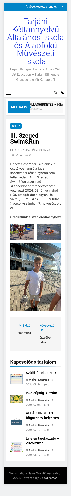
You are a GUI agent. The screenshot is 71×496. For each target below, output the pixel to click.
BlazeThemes (48, 477)
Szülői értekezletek (41, 373)
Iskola (16, 126)
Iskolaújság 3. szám (41, 393)
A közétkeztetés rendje (41, 6)
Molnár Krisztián (39, 380)
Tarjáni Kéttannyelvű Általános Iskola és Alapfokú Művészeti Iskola (35, 41)
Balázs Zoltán (22, 150)
